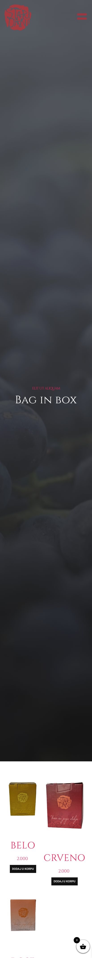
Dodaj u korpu (23, 868)
